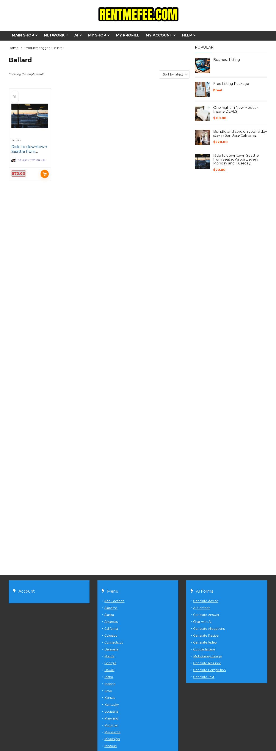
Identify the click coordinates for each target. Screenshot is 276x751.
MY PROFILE (127, 35)
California (111, 629)
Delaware (111, 649)
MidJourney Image (207, 656)
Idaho (108, 677)
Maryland (111, 718)
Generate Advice (205, 601)
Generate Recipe (206, 635)
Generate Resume (207, 663)
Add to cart (45, 174)
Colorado (111, 635)
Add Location (114, 601)
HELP (187, 35)
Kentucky (111, 705)
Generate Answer (206, 615)
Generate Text (203, 677)
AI (76, 35)
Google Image (204, 649)
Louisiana (111, 711)
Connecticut (113, 642)
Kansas (109, 698)
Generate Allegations (209, 629)
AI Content (201, 608)
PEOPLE (16, 140)
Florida (109, 656)
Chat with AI (202, 622)
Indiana (109, 684)
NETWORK (54, 35)
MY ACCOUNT (159, 35)
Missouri (110, 746)
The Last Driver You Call (30, 159)
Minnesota (112, 732)
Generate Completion (209, 670)
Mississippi (112, 739)
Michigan (111, 725)
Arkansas (111, 622)
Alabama (111, 608)
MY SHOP (97, 35)
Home (13, 48)
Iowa (108, 691)
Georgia (110, 663)
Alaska (109, 615)
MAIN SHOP (23, 35)
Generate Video (205, 642)
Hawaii (109, 670)
